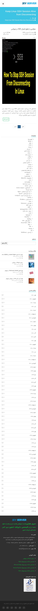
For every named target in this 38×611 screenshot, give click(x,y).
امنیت (29, 158)
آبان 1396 (33, 469)
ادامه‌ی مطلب (5, 119)
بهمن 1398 (33, 416)
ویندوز (29, 164)
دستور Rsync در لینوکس (17, 262)
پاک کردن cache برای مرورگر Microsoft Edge (24, 564)
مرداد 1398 (33, 439)
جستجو (3, 243)
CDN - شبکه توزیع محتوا (25, 209)
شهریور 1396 (33, 473)
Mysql (29, 141)
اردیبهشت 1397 (32, 450)
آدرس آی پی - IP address (25, 199)
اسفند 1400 (33, 321)
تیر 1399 (33, 397)
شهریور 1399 (33, 389)
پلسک (29, 153)
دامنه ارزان (32, 527)
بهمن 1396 (33, 461)
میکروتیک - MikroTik (26, 178)
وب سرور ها (28, 189)
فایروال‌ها (28, 215)
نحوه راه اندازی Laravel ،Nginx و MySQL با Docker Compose (12, 254)
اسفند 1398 (33, 412)
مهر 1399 (33, 386)
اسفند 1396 (33, 458)
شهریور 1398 (33, 435)
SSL (30, 226)
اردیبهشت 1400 (32, 359)
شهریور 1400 (33, 344)
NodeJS (29, 197)
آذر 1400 (33, 333)
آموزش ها (30, 139)
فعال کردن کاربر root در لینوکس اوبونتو (14, 278)
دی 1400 (33, 329)
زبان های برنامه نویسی (26, 170)
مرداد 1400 (33, 348)
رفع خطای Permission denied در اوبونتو (14, 270)
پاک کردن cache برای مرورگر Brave (26, 571)
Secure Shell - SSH (25, 222)
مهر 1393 (33, 499)
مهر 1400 (33, 340)
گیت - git (29, 168)
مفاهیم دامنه (27, 182)
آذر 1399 (33, 378)
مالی (31, 230)
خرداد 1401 (33, 310)
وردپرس (29, 166)
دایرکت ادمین (27, 151)
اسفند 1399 (33, 367)
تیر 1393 (33, 511)
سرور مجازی (31, 524)
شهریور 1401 (33, 299)
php (30, 143)
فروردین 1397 (32, 454)
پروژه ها (30, 228)
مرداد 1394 (33, 477)
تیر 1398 (33, 443)
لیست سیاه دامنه (26, 184)
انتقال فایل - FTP (26, 220)
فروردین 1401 (32, 317)
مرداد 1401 (33, 302)
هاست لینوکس (21, 524)
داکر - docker (28, 186)
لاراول (27, 174)
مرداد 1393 (33, 507)
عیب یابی (28, 160)
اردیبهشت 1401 (32, 314)
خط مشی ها (6, 603)
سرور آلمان (5, 527)
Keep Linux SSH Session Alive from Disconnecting (19, 20)
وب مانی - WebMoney (26, 232)
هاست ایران (13, 524)
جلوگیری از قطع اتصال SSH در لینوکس (23, 29)
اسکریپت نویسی (26, 162)
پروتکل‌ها (29, 218)
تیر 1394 (33, 480)
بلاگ (33, 18)
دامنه (30, 180)
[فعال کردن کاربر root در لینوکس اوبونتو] (30, 280)
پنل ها (30, 147)
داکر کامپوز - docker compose (23, 187)
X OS (30, 145)
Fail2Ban (27, 217)
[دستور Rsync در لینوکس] (30, 264)
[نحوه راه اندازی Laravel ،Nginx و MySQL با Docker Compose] (30, 256)
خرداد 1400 (33, 355)
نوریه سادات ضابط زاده (29, 34)
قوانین (10, 603)
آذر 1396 (33, 465)
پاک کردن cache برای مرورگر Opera (26, 561)
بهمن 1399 (33, 371)
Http (29, 224)
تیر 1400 (33, 352)
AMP (29, 207)
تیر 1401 (33, 306)
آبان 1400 (33, 336)
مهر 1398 (33, 431)
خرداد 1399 (33, 401)
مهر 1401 (33, 295)
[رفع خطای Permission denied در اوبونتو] (30, 272)
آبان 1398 (33, 427)
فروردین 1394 (32, 488)
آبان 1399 (33, 382)
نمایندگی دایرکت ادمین (29, 530)
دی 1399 (33, 374)
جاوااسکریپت (27, 176)
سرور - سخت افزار (27, 211)
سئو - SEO (28, 205)
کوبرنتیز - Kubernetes (26, 203)
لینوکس (29, 156)
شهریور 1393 (33, 503)
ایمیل (30, 201)
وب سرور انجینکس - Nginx (24, 191)
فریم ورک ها (27, 172)
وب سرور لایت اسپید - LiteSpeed (22, 195)
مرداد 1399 (33, 393)
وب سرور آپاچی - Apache (24, 193)
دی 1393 (33, 496)
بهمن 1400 (33, 325)
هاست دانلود (5, 524)
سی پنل (28, 149)
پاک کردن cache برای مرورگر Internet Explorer (23, 567)
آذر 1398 (33, 424)
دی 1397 (33, 446)
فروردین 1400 (32, 363)
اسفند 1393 (33, 492)
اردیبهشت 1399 (32, 405)
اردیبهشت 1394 (32, 484)
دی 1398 (33, 420)
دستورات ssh (28, 155)
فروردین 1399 (32, 408)
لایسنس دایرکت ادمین (18, 527)
